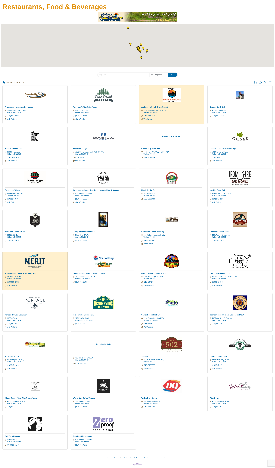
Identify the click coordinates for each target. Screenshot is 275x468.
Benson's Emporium (13, 149)
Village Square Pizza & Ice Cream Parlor (21, 398)
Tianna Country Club (218, 356)
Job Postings (145, 458)
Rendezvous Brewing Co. (83, 315)
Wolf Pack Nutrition (12, 436)
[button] (147, 51)
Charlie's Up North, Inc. (150, 149)
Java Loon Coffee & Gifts (15, 232)
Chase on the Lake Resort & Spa (223, 149)
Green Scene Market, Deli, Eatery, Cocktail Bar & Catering (96, 190)
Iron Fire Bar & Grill (217, 190)
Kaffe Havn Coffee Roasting (152, 232)
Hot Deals (137, 458)
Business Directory (113, 458)
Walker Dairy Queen (149, 398)
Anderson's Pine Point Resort (85, 107)
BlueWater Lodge (80, 149)
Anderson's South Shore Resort (154, 107)
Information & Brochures (159, 458)
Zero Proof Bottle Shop (82, 436)
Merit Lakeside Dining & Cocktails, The (20, 273)
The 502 (144, 356)
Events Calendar (126, 458)
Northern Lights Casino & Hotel (154, 273)
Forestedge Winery (12, 190)
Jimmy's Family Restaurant (84, 232)
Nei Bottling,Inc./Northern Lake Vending (89, 273)
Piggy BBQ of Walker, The (220, 273)
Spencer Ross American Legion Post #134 (227, 315)
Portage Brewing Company (16, 315)
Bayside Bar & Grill (217, 107)
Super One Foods (12, 356)
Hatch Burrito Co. (148, 190)
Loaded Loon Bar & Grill (219, 232)
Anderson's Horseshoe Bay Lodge (19, 107)
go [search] (173, 75)
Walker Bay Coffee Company (84, 398)
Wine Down (214, 398)
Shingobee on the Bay (150, 315)
